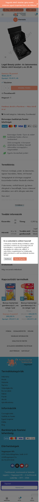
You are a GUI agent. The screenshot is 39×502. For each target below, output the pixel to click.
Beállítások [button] (8, 259)
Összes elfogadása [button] (19, 259)
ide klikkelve (31, 5)
